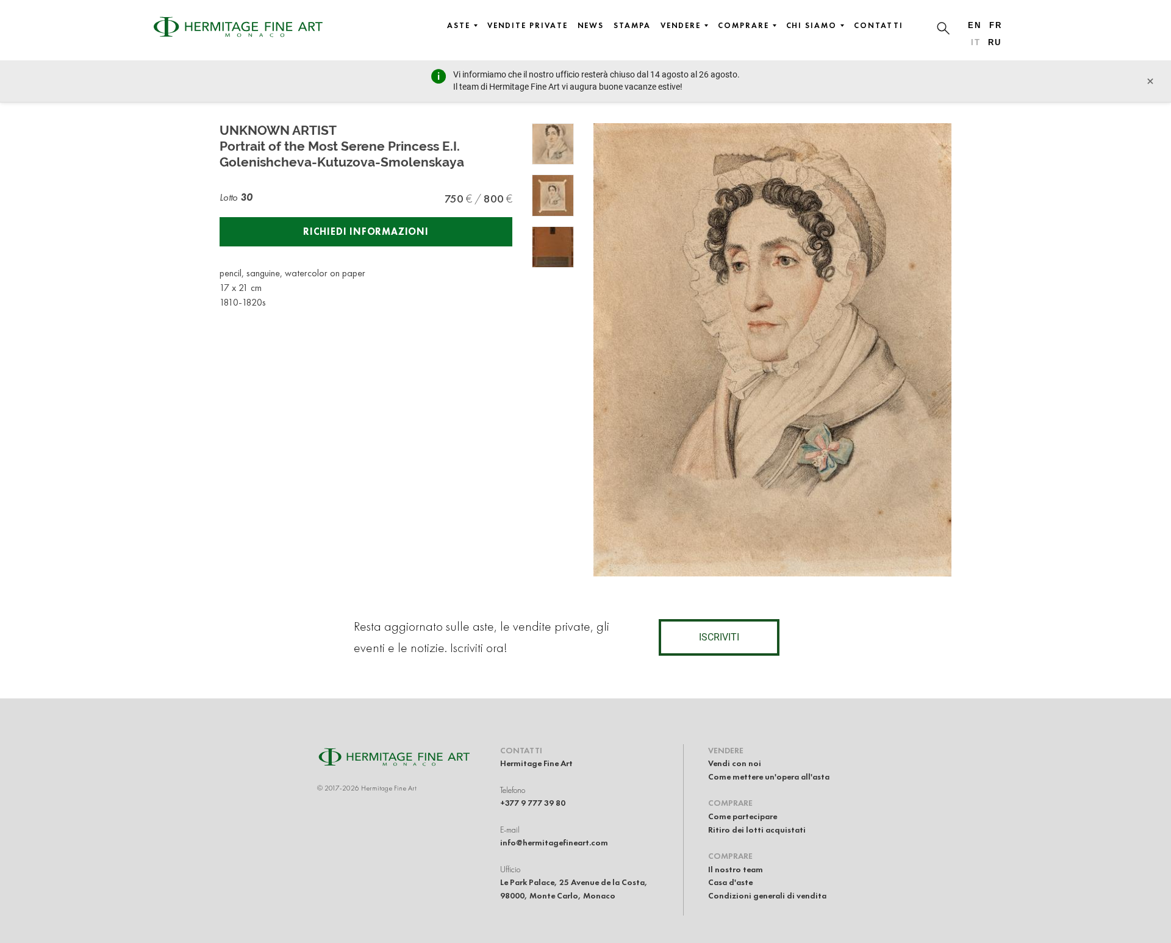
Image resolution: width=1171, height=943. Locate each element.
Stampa (632, 25)
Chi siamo (811, 25)
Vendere (681, 25)
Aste (458, 25)
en (974, 25)
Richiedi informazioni (366, 231)
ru (994, 42)
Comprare (743, 25)
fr (995, 25)
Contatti (878, 25)
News (591, 25)
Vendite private (527, 25)
